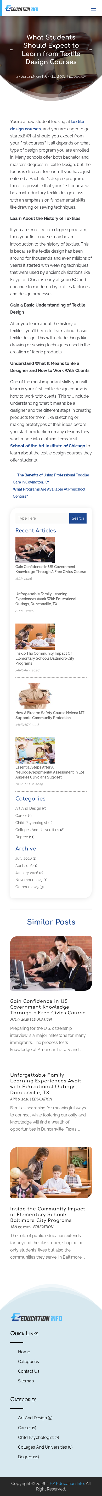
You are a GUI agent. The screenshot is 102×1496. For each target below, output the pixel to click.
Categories (28, 1361)
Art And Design (28, 808)
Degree (21, 837)
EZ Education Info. (67, 1483)
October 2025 (27, 887)
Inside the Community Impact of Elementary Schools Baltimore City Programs (44, 658)
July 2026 (23, 858)
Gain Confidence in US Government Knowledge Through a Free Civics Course (48, 1007)
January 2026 (26, 873)
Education (77, 76)
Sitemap (26, 1380)
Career (21, 816)
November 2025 (29, 880)
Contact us (28, 1371)
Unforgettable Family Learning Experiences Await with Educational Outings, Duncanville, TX (45, 599)
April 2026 (23, 866)
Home (24, 1351)
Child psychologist (31, 823)
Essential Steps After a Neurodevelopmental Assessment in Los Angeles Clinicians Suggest (49, 772)
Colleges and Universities (37, 830)
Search (78, 518)
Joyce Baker (31, 76)
